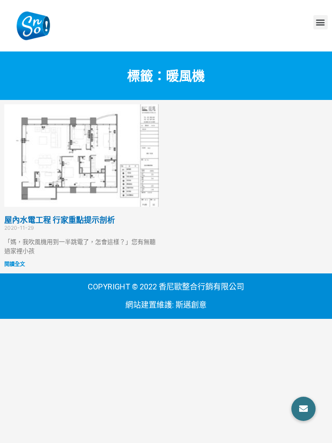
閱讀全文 (14, 264)
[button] (320, 22)
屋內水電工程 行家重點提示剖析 (59, 220)
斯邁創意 (191, 304)
